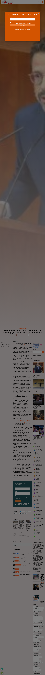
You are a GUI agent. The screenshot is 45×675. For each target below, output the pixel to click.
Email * (11, 17)
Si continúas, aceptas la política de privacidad (22, 23)
